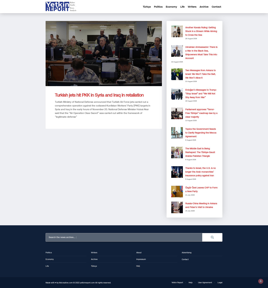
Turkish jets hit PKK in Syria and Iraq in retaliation (99, 95)
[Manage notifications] (260, 281)
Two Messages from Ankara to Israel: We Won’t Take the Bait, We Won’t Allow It (200, 74)
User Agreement (205, 282)
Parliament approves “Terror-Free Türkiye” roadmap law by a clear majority (201, 113)
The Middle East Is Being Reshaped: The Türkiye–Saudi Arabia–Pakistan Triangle (200, 152)
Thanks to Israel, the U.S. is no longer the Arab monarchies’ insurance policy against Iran (200, 172)
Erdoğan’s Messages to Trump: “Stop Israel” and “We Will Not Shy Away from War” (201, 93)
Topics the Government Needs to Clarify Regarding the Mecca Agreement (200, 133)
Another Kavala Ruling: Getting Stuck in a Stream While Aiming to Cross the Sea (201, 31)
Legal (220, 282)
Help (190, 282)
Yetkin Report (177, 282)
